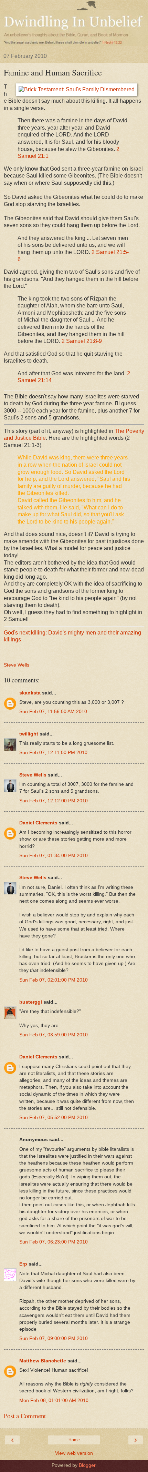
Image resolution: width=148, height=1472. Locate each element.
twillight (28, 734)
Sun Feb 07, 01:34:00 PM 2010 (53, 855)
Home (74, 1440)
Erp (23, 1264)
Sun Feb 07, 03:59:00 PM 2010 (53, 1034)
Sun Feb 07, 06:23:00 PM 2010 (53, 1242)
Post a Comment (25, 1415)
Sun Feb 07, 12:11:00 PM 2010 (53, 752)
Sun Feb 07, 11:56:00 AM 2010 (53, 711)
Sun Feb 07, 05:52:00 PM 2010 (53, 1117)
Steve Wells (32, 775)
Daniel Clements (38, 822)
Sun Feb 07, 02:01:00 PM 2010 (53, 980)
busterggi (30, 1002)
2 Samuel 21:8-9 (82, 341)
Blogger (87, 1465)
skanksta (30, 693)
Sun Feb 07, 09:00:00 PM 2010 (53, 1338)
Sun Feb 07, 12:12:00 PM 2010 (53, 800)
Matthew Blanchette (42, 1360)
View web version (74, 1453)
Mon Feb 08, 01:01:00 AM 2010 (53, 1400)
